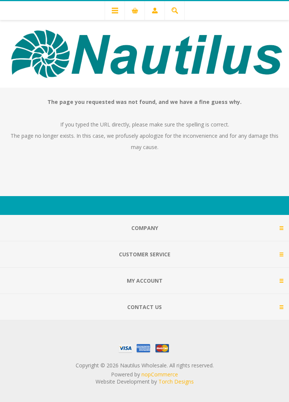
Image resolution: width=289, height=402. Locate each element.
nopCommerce (159, 374)
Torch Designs (176, 381)
